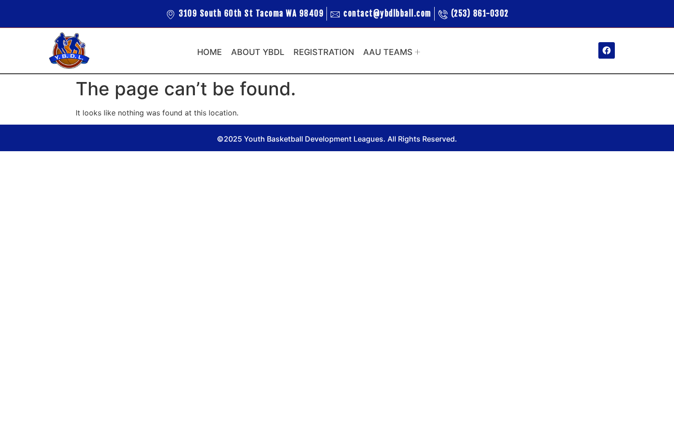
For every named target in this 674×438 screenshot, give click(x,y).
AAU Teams (388, 52)
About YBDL (257, 52)
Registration (323, 52)
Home (209, 52)
